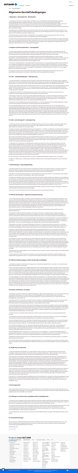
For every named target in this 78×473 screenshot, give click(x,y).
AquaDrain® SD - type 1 (27, 458)
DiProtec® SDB (35, 458)
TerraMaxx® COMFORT (54, 461)
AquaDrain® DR (25, 443)
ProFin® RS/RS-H (54, 449)
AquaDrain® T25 (35, 445)
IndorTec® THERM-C (45, 448)
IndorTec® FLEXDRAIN (45, 443)
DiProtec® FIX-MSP (36, 452)
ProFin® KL (53, 446)
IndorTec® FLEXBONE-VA (46, 442)
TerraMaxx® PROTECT (64, 446)
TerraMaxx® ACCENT (54, 459)
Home (10, 8)
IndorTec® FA (35, 459)
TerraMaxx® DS (63, 442)
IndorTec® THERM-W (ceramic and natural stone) (45, 456)
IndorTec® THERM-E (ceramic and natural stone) (45, 450)
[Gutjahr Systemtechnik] (10, 5)
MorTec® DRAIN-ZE (45, 462)
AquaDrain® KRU (26, 456)
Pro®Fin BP (53, 458)
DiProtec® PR (35, 456)
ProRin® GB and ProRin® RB (55, 456)
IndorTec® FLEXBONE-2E (36, 461)
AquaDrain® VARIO (36, 448)
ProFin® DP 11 (53, 443)
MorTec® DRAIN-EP (45, 461)
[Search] (73, 2)
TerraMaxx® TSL (63, 449)
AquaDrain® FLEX (26, 448)
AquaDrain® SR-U (35, 442)
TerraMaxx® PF (63, 443)
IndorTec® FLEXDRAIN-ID (46, 445)
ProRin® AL (53, 453)
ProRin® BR (53, 455)
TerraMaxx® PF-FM (63, 445)
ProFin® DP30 (53, 445)
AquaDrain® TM (35, 446)
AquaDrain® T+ (35, 443)
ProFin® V (52, 452)
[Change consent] (3, 469)
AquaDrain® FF (25, 446)
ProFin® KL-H (53, 448)
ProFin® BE (43, 467)
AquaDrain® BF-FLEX (26, 442)
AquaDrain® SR (25, 461)
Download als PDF (12, 429)
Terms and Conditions (47, 471)
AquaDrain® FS (25, 449)
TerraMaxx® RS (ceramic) (64, 448)
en (71, 1)
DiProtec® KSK (35, 455)
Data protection (40, 471)
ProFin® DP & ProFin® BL (55, 442)
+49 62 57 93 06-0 (48, 470)
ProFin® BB (43, 465)
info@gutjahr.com (54, 470)
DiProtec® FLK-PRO (36, 453)
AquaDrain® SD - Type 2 (27, 459)
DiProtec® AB (35, 449)
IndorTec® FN (44, 446)
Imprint (35, 471)
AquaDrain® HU (25, 452)
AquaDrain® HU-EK (26, 453)
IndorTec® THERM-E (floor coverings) (46, 454)
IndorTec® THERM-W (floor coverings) (46, 459)
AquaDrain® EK (25, 445)
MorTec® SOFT (44, 464)
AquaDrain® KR (25, 455)
